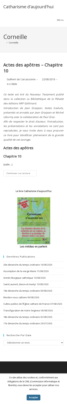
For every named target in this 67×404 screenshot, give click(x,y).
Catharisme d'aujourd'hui (28, 7)
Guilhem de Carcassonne (21, 79)
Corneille (13, 42)
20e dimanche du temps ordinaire (21, 264)
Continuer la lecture (21, 173)
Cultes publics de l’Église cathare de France (26, 303)
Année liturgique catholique (18, 277)
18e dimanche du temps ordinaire (21, 317)
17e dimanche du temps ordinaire (21, 323)
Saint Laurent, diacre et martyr (19, 284)
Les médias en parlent (33, 246)
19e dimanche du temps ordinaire (21, 290)
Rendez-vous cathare (15, 297)
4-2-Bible (12, 84)
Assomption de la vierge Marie (19, 271)
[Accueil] (4, 42)
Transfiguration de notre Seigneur (21, 310)
